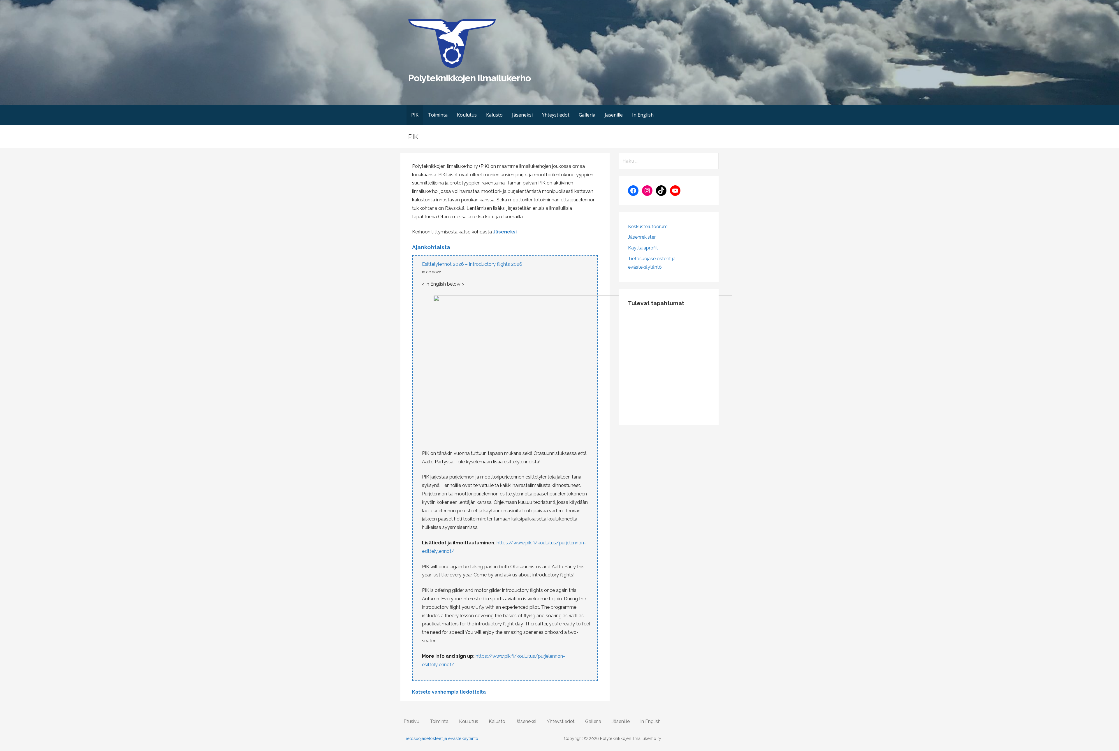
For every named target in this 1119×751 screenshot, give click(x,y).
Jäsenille (614, 115)
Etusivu (411, 721)
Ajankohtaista (431, 247)
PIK (414, 115)
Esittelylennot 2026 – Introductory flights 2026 (472, 264)
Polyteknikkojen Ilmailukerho (469, 78)
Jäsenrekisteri (642, 237)
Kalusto (494, 115)
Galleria (587, 115)
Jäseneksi (522, 115)
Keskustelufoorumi (648, 226)
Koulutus (467, 115)
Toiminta (438, 115)
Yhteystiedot (555, 115)
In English (643, 115)
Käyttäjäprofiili (643, 248)
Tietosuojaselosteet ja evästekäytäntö (441, 738)
